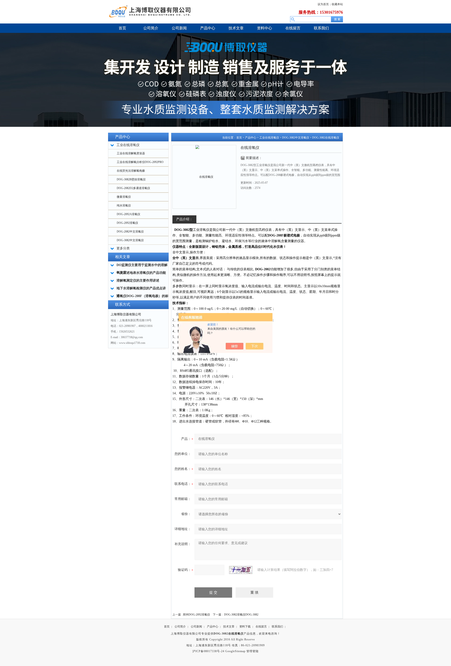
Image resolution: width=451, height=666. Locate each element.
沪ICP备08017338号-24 (208, 651)
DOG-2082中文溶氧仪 (130, 231)
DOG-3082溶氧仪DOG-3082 (241, 614)
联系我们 (277, 626)
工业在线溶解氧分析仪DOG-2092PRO (140, 162)
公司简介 (180, 626)
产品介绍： (184, 219)
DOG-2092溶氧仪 (127, 223)
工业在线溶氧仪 (269, 137)
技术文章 (228, 626)
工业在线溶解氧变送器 (131, 153)
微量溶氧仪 (124, 196)
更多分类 (123, 248)
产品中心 (250, 137)
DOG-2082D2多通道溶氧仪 (133, 188)
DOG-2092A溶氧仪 (128, 214)
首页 (239, 137)
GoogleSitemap (235, 651)
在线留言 (261, 626)
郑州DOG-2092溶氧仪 (196, 614)
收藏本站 (337, 4)
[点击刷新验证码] (241, 570)
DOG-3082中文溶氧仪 (130, 240)
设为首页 (323, 4)
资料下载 (245, 626)
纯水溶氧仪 (124, 205)
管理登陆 (252, 651)
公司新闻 (196, 626)
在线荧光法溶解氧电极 (131, 170)
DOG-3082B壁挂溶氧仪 (131, 179)
